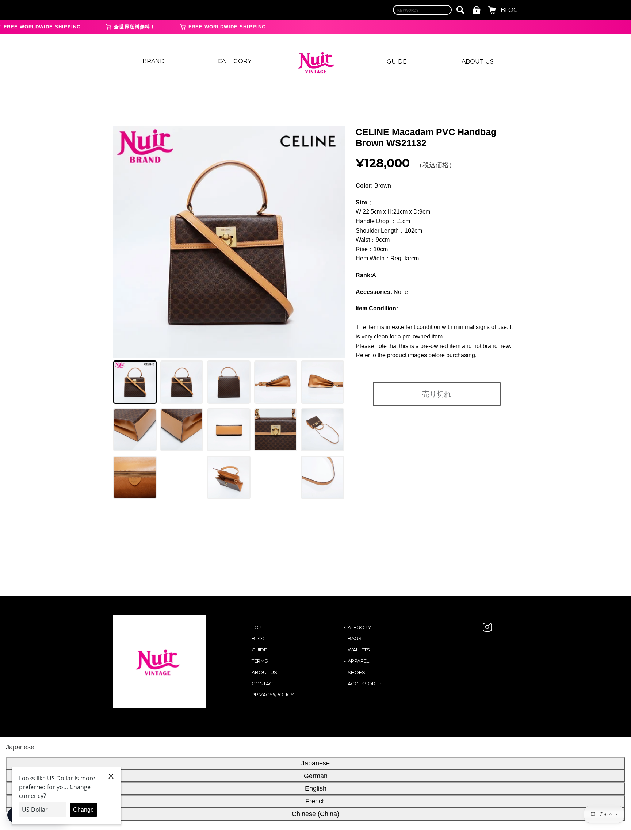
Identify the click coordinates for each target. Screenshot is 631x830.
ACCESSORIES (365, 683)
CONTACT (263, 683)
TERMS (260, 661)
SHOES (356, 672)
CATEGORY (234, 61)
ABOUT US (478, 61)
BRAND (153, 61)
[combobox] (422, 10)
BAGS (355, 638)
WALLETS (359, 650)
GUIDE (397, 61)
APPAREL (358, 661)
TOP (257, 627)
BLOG (509, 10)
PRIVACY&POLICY (273, 694)
